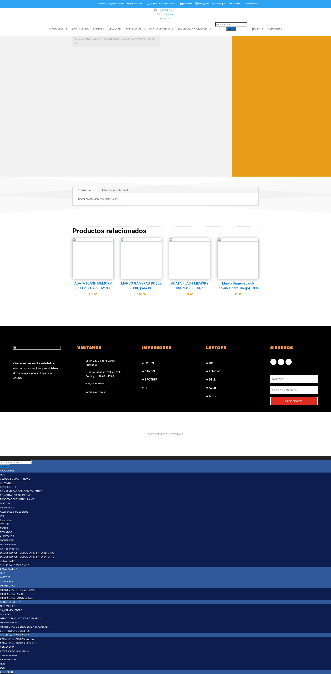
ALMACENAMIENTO (92, 39)
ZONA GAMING (80, 28)
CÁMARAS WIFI (8, 655)
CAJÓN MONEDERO (11, 610)
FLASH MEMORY (112, 39)
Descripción (85, 190)
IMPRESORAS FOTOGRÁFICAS (16, 597)
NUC (2, 474)
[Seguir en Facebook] (273, 362)
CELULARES (115, 28)
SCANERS (5, 614)
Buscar (231, 28)
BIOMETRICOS (8, 659)
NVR (2, 663)
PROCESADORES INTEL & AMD (17, 499)
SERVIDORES (7, 482)
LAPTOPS (98, 28)
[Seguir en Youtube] (288, 362)
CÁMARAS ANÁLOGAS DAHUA (17, 639)
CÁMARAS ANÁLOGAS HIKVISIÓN (18, 643)
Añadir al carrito (106, 166)
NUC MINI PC (7, 606)
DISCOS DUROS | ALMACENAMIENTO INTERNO (27, 552)
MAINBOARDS (8, 544)
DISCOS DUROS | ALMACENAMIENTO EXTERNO (27, 556)
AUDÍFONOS (7, 536)
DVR (2, 667)
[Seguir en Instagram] (281, 362)
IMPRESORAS (133, 28)
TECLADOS (6, 532)
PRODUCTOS (56, 28)
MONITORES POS (10, 622)
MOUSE (4, 528)
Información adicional (115, 190)
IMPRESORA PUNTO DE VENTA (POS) (20, 618)
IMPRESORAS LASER (11, 593)
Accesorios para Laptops (14, 511)
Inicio (78, 39)
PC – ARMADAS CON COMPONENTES (21, 491)
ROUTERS (5, 519)
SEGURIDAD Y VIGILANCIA (192, 28)
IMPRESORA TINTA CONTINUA (17, 589)
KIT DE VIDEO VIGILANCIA (14, 651)
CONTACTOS (234, 4)
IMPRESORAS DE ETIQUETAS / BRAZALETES (24, 626)
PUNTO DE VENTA (159, 28)
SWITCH (4, 524)
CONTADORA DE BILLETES (15, 630)
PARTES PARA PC (9, 548)
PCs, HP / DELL (8, 487)
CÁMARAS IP (7, 647)
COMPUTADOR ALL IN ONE (15, 495)
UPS (2, 515)
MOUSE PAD (7, 540)
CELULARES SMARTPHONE (15, 478)
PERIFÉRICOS (7, 507)
